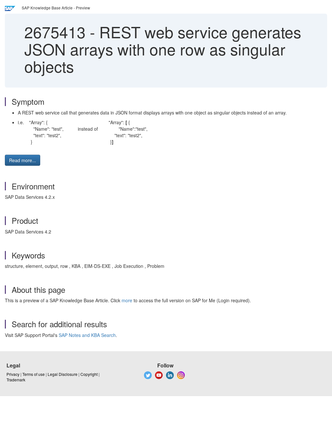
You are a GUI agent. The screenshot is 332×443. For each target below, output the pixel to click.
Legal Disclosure (62, 374)
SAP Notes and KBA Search (87, 335)
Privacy (12, 374)
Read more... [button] (22, 160)
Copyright (89, 374)
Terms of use (33, 374)
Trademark (15, 379)
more (127, 300)
